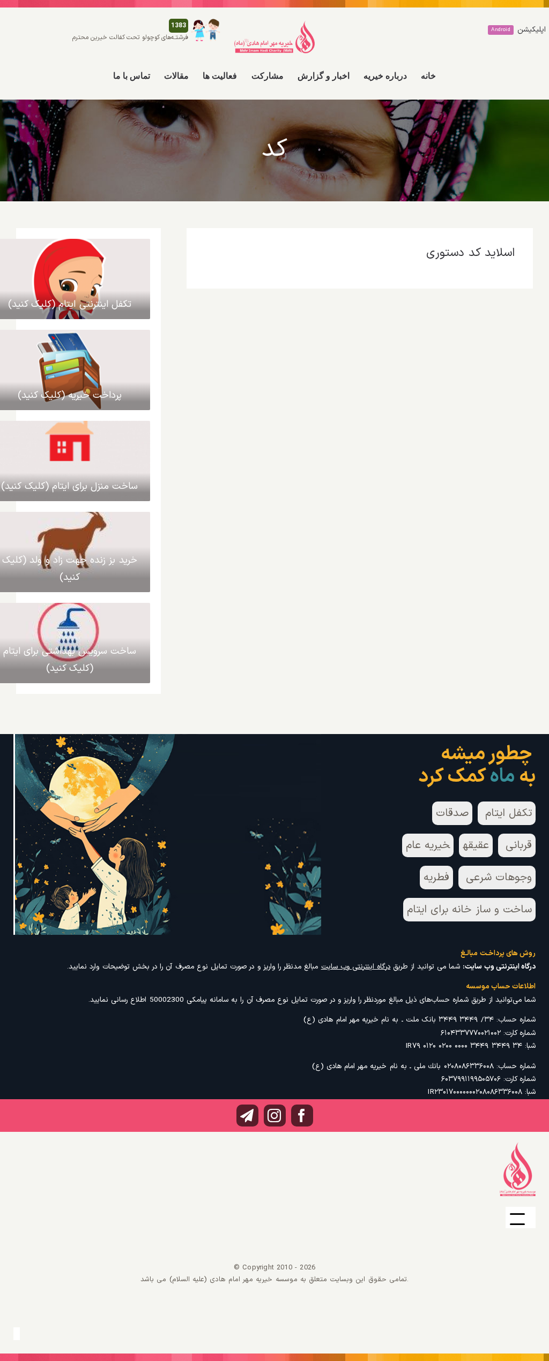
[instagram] (275, 1115)
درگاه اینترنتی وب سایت (356, 966)
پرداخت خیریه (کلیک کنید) (70, 395)
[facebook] (302, 1115)
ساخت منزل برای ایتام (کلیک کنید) (69, 486)
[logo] (274, 25)
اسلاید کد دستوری (470, 253)
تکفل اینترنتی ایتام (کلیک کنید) (69, 304)
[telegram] (247, 1115)
